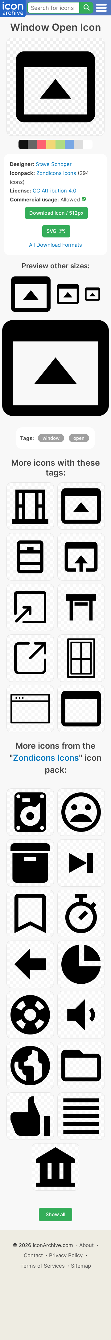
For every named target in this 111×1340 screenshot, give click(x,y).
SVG (51, 231)
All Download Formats (55, 245)
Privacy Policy (66, 1255)
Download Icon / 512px (56, 213)
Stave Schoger (54, 164)
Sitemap (81, 1266)
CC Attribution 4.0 (54, 191)
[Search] (86, 8)
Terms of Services (42, 1266)
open (78, 438)
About (86, 1245)
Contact (33, 1255)
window (51, 438)
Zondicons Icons (56, 173)
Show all (55, 1214)
